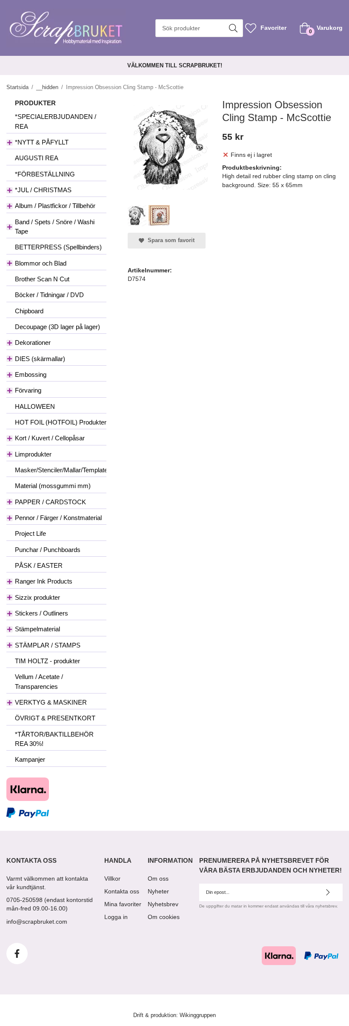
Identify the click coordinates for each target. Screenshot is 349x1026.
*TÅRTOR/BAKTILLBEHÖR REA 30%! (54, 739)
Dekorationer (33, 342)
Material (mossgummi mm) (53, 485)
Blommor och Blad (40, 263)
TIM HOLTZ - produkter (47, 661)
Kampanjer (30, 759)
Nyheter (158, 891)
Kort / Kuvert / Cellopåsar (50, 438)
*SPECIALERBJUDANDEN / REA (55, 121)
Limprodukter (33, 454)
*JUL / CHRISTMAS (43, 190)
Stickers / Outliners (41, 613)
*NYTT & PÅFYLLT (42, 142)
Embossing (30, 374)
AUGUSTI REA (36, 158)
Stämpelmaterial (37, 629)
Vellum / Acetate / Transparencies (39, 681)
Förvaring (28, 390)
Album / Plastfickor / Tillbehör (55, 205)
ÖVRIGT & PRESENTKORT (55, 718)
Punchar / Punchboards (47, 549)
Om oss (158, 878)
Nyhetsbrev (163, 904)
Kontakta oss (121, 891)
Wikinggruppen (198, 1015)
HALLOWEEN (35, 406)
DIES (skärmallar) (40, 358)
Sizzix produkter (37, 597)
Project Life (30, 533)
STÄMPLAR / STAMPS (47, 645)
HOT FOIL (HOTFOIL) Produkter (60, 422)
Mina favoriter (122, 904)
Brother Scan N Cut (42, 279)
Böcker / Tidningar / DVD (49, 294)
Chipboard (29, 311)
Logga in (116, 916)
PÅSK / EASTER (39, 565)
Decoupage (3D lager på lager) (57, 326)
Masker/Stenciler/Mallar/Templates (60, 470)
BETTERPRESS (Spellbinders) (58, 247)
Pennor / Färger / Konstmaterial (58, 517)
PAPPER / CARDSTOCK (50, 502)
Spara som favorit (169, 240)
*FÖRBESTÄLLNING (45, 174)
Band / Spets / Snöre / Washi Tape (54, 226)
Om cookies (164, 916)
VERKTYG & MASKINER (51, 702)
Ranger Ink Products (43, 581)
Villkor (112, 878)
